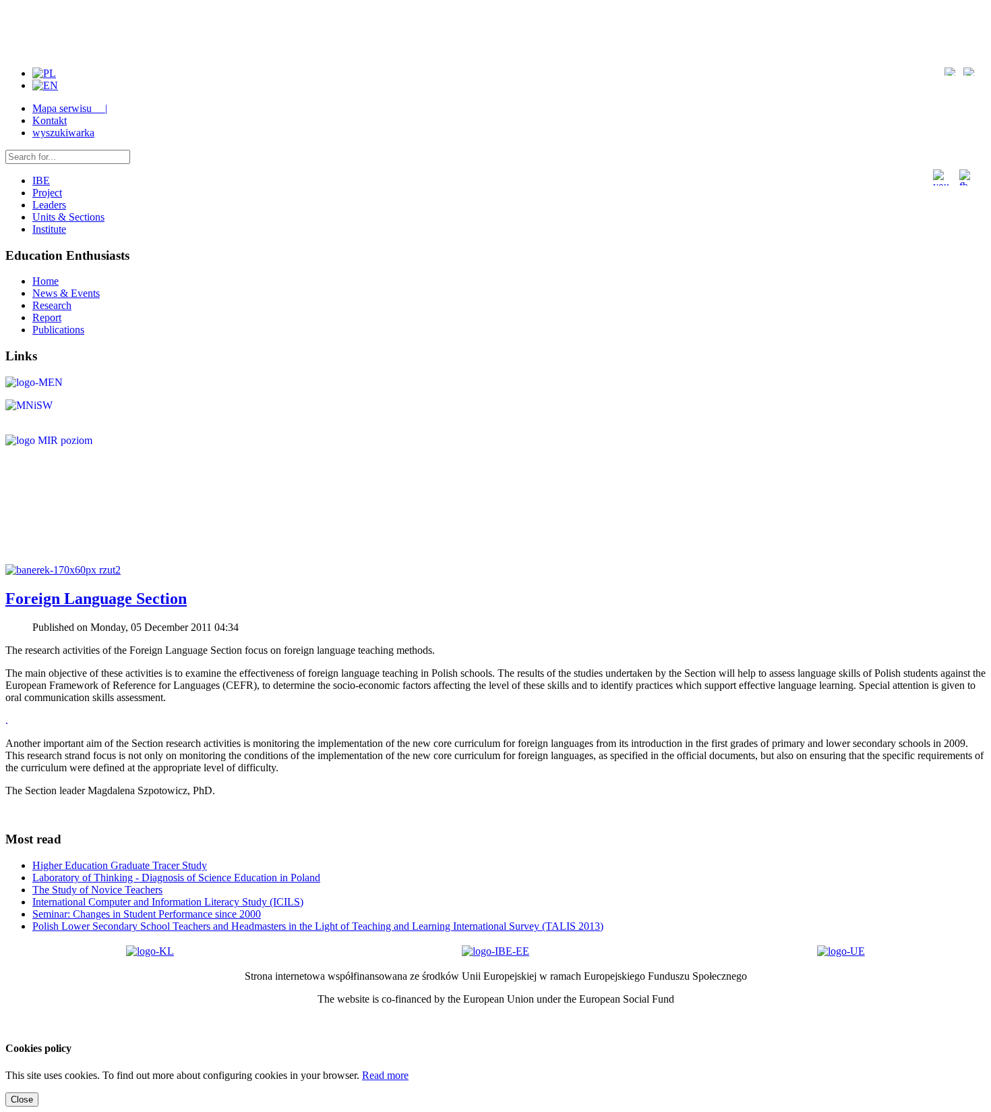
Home (45, 281)
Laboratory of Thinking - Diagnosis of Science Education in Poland (176, 877)
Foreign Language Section (96, 598)
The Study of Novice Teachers (97, 889)
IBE (41, 180)
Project (47, 192)
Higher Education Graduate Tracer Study (119, 865)
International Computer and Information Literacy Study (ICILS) (167, 902)
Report (46, 317)
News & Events (66, 293)
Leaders (49, 205)
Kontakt (49, 120)
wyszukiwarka (63, 132)
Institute (49, 229)
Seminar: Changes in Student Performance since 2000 (146, 914)
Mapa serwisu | (69, 108)
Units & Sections (68, 217)
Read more (385, 1075)
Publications (58, 329)
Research (51, 305)
